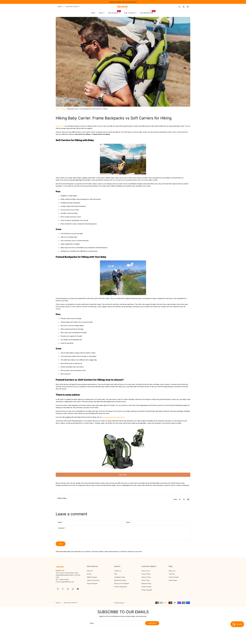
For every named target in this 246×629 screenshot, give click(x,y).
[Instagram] (68, 589)
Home (57, 109)
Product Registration (120, 586)
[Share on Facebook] (180, 499)
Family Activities (174, 577)
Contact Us (117, 571)
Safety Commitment (93, 580)
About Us (90, 571)
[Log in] (183, 7)
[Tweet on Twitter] (184, 499)
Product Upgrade (146, 590)
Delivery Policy (146, 577)
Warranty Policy (146, 583)
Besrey (121, 603)
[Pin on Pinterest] (188, 499)
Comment (61, 528)
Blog (63, 109)
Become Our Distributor (121, 583)
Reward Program (92, 583)
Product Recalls (146, 586)
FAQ (115, 574)
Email (128, 522)
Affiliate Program (92, 577)
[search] (179, 7)
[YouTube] (78, 589)
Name (60, 522)
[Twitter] (58, 589)
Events (89, 574)
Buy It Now (123, 475)
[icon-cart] (188, 7)
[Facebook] (63, 589)
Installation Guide (119, 577)
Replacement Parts (120, 580)
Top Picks (172, 574)
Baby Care (172, 571)
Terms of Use (145, 571)
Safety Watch (173, 580)
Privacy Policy (145, 574)
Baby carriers (60, 126)
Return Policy (145, 580)
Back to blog (62, 498)
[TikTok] (73, 589)
